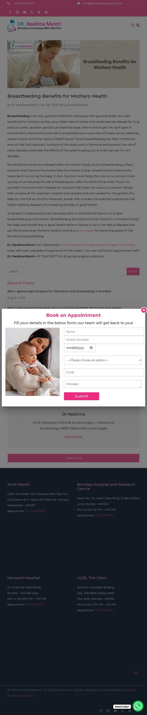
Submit (81, 396)
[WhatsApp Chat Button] (138, 706)
